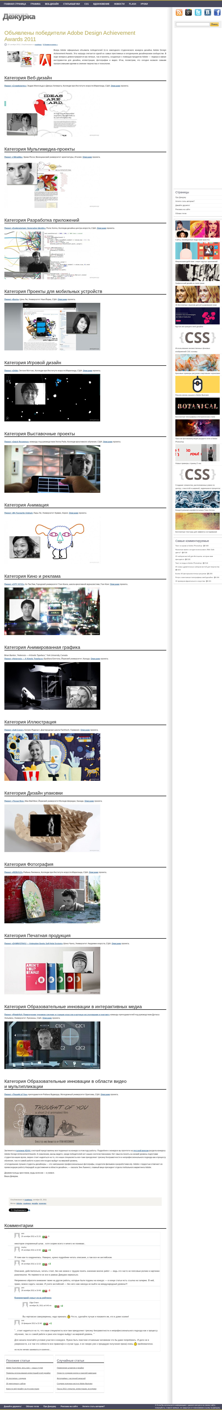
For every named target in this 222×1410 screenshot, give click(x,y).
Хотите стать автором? (93, 1406)
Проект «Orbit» (11, 371)
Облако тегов (32, 1406)
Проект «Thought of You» (16, 1094)
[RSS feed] (179, 12)
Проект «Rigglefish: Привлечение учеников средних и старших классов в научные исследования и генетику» (57, 1015)
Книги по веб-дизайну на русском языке (22, 1389)
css (86, 4)
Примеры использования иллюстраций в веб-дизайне (28, 1373)
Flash (132, 4)
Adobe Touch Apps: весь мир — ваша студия (24, 1368)
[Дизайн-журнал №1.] (18, 16)
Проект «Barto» (11, 299)
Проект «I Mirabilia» (13, 157)
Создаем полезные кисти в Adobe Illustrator (74, 1384)
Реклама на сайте (69, 1406)
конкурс (42, 1203)
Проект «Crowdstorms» (15, 86)
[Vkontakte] (207, 12)
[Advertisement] (68, 1188)
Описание (115, 86)
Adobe (19, 1203)
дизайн (35, 1203)
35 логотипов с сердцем (16, 1378)
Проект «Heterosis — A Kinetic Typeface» (23, 659)
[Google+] (188, 12)
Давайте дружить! (12, 1406)
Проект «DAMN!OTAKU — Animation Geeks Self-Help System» (33, 943)
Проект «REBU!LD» (13, 872)
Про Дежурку (49, 1406)
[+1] (43, 1237)
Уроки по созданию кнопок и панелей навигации (76, 1373)
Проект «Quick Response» (16, 442)
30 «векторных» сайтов (16, 1384)
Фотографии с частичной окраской (71, 1378)
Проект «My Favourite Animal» (18, 513)
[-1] (46, 1237)
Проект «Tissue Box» (14, 801)
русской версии (141, 1151)
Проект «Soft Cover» (14, 730)
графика (35, 4)
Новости (119, 4)
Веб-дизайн (52, 4)
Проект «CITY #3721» (14, 584)
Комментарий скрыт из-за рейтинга (32, 1298)
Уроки (144, 4)
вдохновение (101, 4)
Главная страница (15, 4)
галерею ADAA (23, 1151)
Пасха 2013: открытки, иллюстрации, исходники (76, 1389)
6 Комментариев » (50, 44)
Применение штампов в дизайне (70, 1368)
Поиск (214, 24)
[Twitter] (198, 12)
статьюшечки (71, 4)
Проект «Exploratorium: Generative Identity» (25, 228)
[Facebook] (217, 12)
